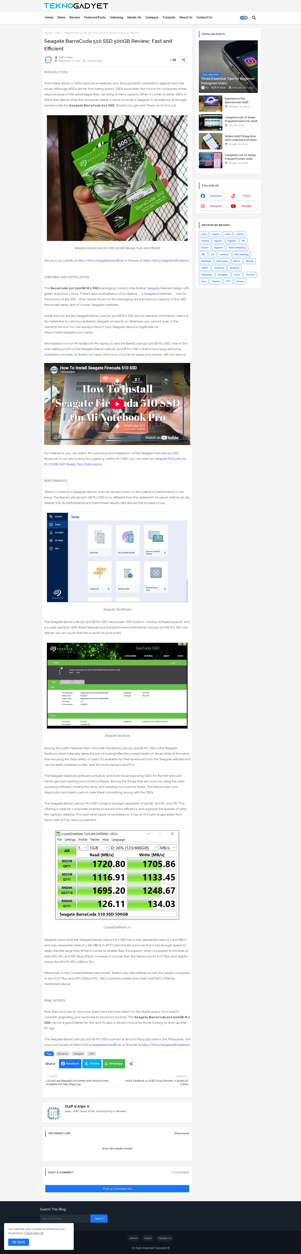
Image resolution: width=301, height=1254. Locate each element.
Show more (181, 1133)
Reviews (63, 1053)
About (148, 1238)
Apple (216, 234)
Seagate (153, 288)
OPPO (204, 268)
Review (75, 17)
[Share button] (131, 1063)
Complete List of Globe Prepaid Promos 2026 (240, 157)
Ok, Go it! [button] (18, 1242)
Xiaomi (216, 281)
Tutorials (169, 17)
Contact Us (204, 17)
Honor (204, 247)
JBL (203, 254)
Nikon (236, 261)
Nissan (250, 261)
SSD (57, 32)
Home (49, 17)
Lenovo (224, 254)
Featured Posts (95, 17)
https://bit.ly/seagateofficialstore (166, 260)
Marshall (206, 261)
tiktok (246, 195)
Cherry (205, 241)
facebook (216, 195)
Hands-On (134, 17)
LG (212, 254)
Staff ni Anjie (75, 1106)
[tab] (49, 17)
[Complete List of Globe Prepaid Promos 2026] (210, 160)
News (62, 17)
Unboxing (116, 17)
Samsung (206, 274)
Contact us (164, 1238)
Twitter (94, 1063)
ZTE (228, 281)
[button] (244, 18)
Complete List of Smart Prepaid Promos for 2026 (241, 119)
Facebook (72, 1063)
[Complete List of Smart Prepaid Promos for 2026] (210, 122)
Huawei (218, 247)
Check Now (32, 1233)
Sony (237, 274)
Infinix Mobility (237, 247)
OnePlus (219, 268)
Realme (234, 268)
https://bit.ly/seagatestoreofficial (101, 260)
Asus (228, 234)
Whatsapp (116, 1063)
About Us (185, 17)
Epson (218, 241)
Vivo (203, 281)
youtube (246, 206)
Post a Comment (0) (117, 1189)
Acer (204, 234)
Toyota (250, 274)
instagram (216, 206)
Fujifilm (231, 241)
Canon (240, 234)
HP (243, 241)
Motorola (222, 261)
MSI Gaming (241, 254)
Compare (151, 17)
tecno (240, 281)
